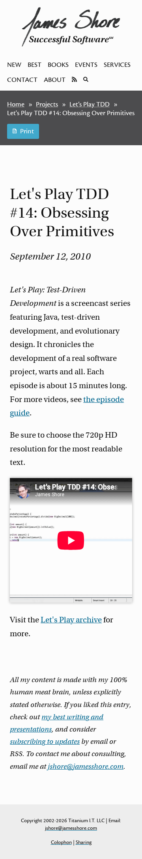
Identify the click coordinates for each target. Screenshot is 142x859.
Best (34, 65)
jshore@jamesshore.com (85, 766)
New (14, 65)
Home (15, 104)
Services (117, 65)
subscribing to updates (45, 741)
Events (86, 65)
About (54, 80)
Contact (22, 80)
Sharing (84, 842)
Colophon (61, 842)
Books (58, 65)
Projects (47, 104)
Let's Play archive (71, 620)
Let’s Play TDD (89, 104)
